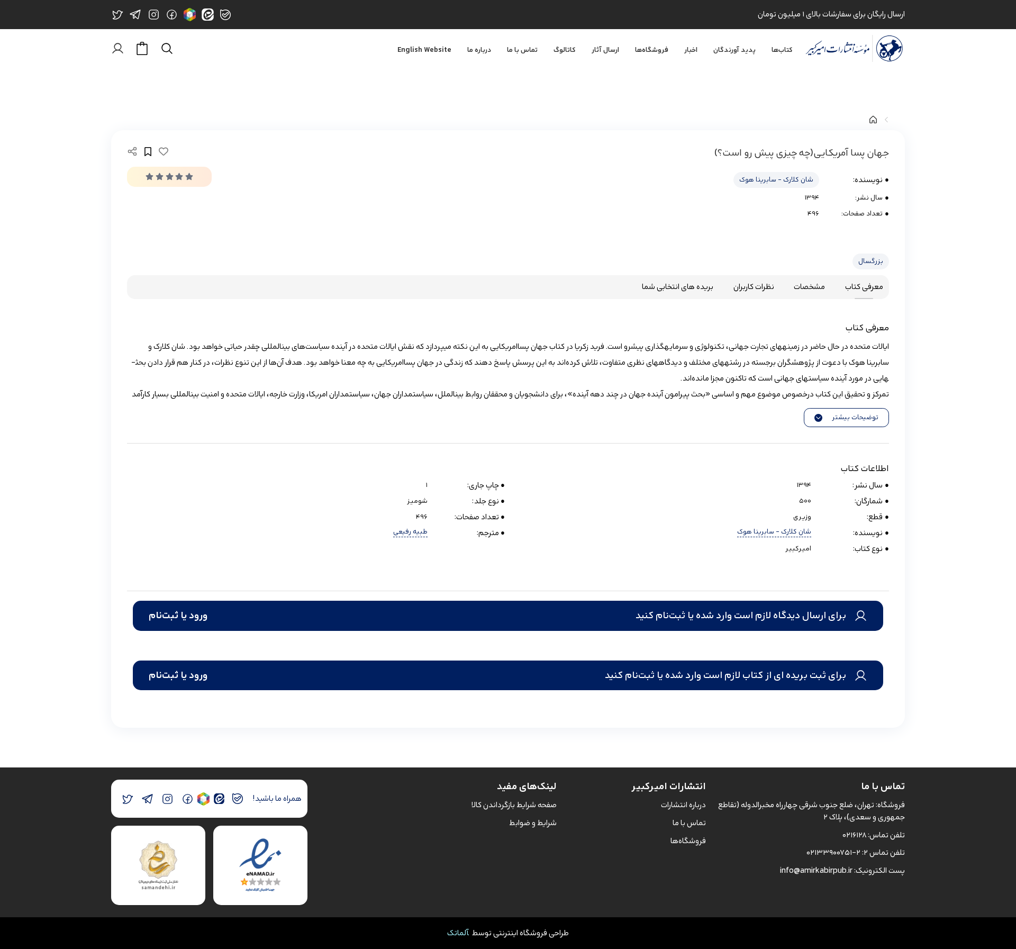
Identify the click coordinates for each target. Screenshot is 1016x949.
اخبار (690, 50)
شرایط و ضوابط (533, 822)
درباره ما (479, 50)
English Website (424, 50)
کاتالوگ (565, 50)
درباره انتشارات (683, 804)
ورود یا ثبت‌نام (178, 615)
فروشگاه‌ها (651, 50)
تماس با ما (522, 50)
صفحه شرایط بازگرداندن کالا (514, 804)
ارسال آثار (605, 50)
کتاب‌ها (782, 50)
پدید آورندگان (734, 50)
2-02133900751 (833, 852)
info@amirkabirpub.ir (816, 870)
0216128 (854, 835)
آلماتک (458, 932)
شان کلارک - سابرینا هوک (776, 179)
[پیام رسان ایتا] (219, 799)
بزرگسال (870, 261)
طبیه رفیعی (410, 532)
